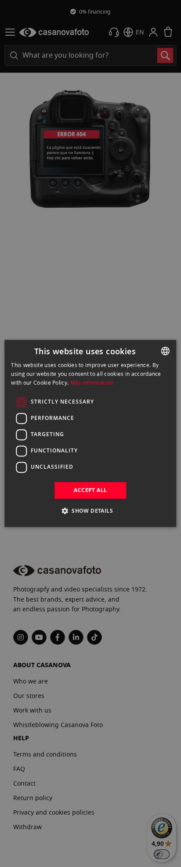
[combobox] (165, 350)
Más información (92, 382)
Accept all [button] (90, 490)
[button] (90, 511)
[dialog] (90, 433)
